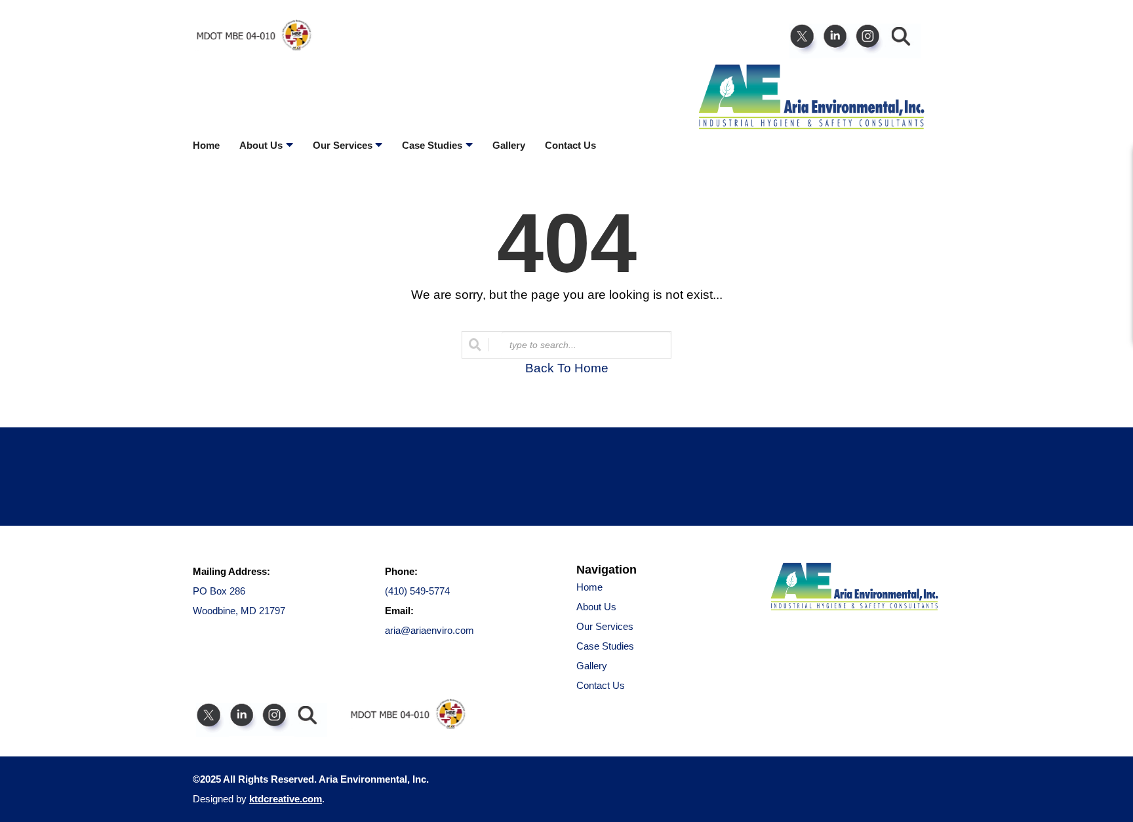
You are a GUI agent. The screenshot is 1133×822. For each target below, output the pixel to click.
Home (206, 145)
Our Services (604, 626)
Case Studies (605, 646)
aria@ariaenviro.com (429, 630)
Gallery (508, 145)
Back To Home (566, 368)
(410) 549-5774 (417, 591)
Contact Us (570, 145)
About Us (596, 606)
